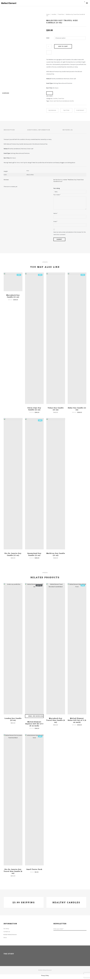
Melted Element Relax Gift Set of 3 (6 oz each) (77, 720)
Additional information (38, 130)
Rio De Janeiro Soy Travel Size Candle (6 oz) (13, 871)
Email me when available (36, 716)
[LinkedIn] (70, 936)
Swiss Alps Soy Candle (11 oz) (34, 409)
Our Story (6, 928)
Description (9, 130)
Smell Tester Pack (34, 869)
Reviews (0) (68, 130)
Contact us (7, 931)
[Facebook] (53, 936)
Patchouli (59, 101)
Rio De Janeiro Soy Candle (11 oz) (13, 554)
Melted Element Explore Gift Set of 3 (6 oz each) (34, 724)
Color (47, 38)
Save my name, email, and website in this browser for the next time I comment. (69, 233)
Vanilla (72, 101)
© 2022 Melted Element (10, 934)
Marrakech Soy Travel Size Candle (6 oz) (55, 720)
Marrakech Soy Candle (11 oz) (13, 296)
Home (48, 14)
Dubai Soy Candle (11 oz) (77, 409)
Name (55, 213)
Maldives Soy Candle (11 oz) (55, 554)
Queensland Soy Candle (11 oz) (34, 554)
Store (5, 937)
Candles (54, 14)
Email (55, 221)
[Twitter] (59, 936)
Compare (49, 52)
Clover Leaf (52, 101)
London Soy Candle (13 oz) (13, 719)
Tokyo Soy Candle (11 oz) (56, 409)
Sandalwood (65, 101)
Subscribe (85, 929)
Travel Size (61, 14)
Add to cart (63, 46)
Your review (57, 194)
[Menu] (87, 3)
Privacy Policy (45, 975)
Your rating (56, 188)
